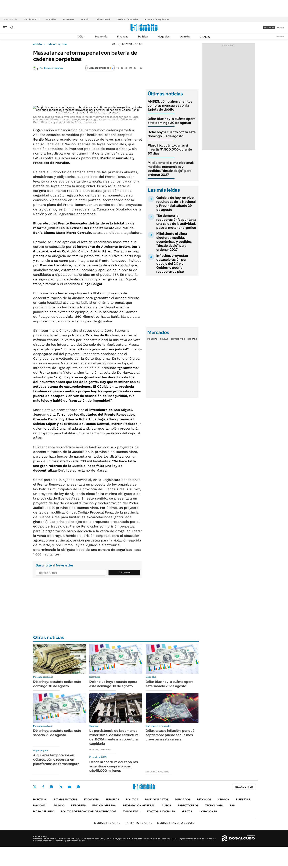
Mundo (59, 805)
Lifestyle (243, 799)
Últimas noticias (65, 799)
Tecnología (214, 805)
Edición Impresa (104, 805)
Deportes (78, 805)
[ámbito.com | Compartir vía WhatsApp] (117, 67)
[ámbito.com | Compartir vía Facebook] (122, 67)
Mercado (85, 19)
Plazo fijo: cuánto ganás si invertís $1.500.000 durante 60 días (170, 149)
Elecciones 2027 (32, 19)
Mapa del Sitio (43, 811)
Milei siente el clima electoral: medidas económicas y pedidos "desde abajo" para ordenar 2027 (171, 169)
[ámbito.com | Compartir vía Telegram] (135, 67)
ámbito (37, 44)
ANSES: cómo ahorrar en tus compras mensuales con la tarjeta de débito (170, 105)
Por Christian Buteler (100, 749)
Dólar (81, 36)
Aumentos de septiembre (156, 19)
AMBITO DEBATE (175, 822)
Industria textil (103, 19)
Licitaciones (208, 811)
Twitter (34, 786)
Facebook (43, 786)
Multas (187, 811)
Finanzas (122, 36)
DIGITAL (107, 822)
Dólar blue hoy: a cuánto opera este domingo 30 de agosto (172, 121)
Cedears (192, 339)
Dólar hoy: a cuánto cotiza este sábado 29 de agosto (57, 732)
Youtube (69, 787)
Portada (39, 799)
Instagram (51, 786)
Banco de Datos (156, 799)
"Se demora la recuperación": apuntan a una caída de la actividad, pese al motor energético (176, 221)
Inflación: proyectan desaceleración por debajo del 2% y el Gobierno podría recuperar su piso (172, 263)
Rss (232, 805)
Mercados (182, 799)
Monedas (152, 339)
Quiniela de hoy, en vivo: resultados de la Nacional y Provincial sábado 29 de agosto (176, 203)
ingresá (280, 27)
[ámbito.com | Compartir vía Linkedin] (130, 67)
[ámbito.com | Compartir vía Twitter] (126, 67)
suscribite (269, 27)
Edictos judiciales (161, 811)
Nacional (40, 805)
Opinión (185, 36)
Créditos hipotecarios (127, 19)
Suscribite (124, 572)
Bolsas (164, 339)
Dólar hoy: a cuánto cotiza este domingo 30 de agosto (172, 134)
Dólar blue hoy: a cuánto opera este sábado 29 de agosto (170, 684)
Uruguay (205, 36)
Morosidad (51, 19)
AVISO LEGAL (131, 811)
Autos (166, 805)
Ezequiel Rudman (53, 67)
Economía (101, 36)
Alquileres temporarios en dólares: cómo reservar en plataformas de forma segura (56, 759)
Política (143, 36)
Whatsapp (78, 786)
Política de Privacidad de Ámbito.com (88, 811)
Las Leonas (68, 19)
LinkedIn (60, 786)
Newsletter (280, 36)
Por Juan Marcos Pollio (157, 771)
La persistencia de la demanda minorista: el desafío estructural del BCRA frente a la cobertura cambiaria (114, 737)
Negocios (164, 36)
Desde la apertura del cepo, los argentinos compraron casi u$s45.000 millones (113, 766)
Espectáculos (188, 805)
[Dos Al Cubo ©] (238, 838)
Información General (138, 805)
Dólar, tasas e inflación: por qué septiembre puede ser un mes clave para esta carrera (170, 734)
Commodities (177, 339)
